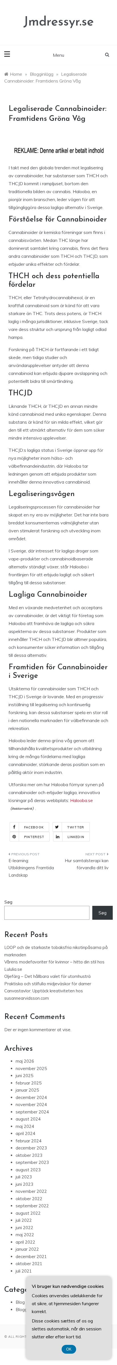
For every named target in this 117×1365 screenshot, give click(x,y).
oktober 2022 (29, 1198)
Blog (20, 1302)
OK (69, 1349)
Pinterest (34, 837)
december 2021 (31, 1256)
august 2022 (28, 1213)
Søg (8, 902)
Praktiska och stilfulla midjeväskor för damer (47, 983)
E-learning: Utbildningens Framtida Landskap (31, 868)
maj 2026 (25, 1061)
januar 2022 (27, 1249)
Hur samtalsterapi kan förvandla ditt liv (86, 864)
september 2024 (32, 1112)
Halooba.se (81, 800)
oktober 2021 (29, 1263)
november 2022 (31, 1191)
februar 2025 (28, 1083)
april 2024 (25, 1133)
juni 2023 (24, 1184)
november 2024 (31, 1104)
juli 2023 (24, 1177)
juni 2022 (24, 1227)
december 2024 (31, 1097)
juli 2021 (24, 1271)
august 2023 (28, 1169)
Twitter (75, 827)
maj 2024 (25, 1126)
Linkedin (76, 837)
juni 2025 (24, 1075)
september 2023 (32, 1162)
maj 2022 (25, 1234)
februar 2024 (28, 1141)
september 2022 (32, 1205)
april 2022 (25, 1242)
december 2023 (31, 1148)
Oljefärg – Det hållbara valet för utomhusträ (47, 976)
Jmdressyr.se (58, 22)
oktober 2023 (29, 1155)
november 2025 (31, 1068)
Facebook (34, 827)
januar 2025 (27, 1090)
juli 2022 (24, 1220)
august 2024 (28, 1119)
